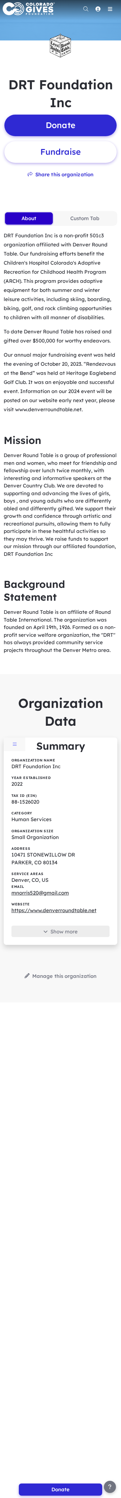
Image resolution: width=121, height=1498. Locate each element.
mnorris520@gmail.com (40, 893)
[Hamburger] (110, 9)
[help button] (110, 1487)
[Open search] (86, 9)
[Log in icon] (98, 9)
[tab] (28, 218)
